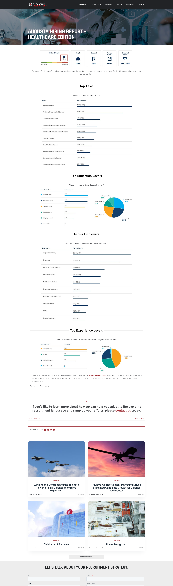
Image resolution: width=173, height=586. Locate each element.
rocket (30, 419)
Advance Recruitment (97, 375)
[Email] (54, 430)
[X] (47, 430)
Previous (137, 419)
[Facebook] (44, 430)
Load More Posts (86, 557)
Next (142, 419)
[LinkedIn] (51, 430)
